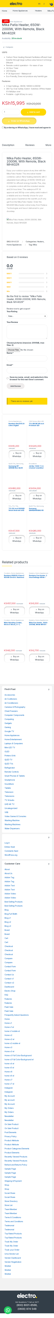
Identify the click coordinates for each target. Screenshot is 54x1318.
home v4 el (9, 1063)
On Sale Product (11, 1124)
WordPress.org (11, 855)
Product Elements (12, 1152)
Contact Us (9, 974)
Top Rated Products (13, 1233)
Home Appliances (20, 11)
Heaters (38, 11)
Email (10, 365)
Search (39, 3)
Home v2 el (9, 1039)
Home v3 (8, 1047)
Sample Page (10, 1169)
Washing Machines (12, 824)
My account (10, 1100)
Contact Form (10, 966)
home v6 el (9, 1076)
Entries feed (10, 847)
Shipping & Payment (13, 1181)
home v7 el (9, 1084)
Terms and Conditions (14, 1221)
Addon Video (10, 894)
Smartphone (10, 780)
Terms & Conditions (13, 1217)
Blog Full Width (11, 914)
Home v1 (8, 1023)
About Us (8, 873)
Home (4, 11)
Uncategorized (11, 808)
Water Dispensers (12, 828)
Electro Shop (10, 991)
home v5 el (9, 1067)
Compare (8, 958)
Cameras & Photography (15, 707)
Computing (9, 719)
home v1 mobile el (12, 1031)
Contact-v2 (9, 983)
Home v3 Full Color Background (18, 1055)
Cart (6, 938)
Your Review (12, 322)
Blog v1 (8, 918)
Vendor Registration (13, 1262)
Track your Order (12, 1250)
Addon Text (10, 885)
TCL (10, 506)
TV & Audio (9, 800)
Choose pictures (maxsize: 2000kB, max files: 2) (25, 344)
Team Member (11, 1209)
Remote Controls (12, 772)
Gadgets (8, 723)
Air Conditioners (11, 703)
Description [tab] (8, 145)
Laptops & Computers (14, 743)
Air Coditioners (11, 699)
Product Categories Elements (17, 1148)
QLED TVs (12, 464)
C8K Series (33, 421)
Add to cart (34, 112)
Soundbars (33, 464)
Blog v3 (8, 926)
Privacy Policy (11, 1136)
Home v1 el (9, 1027)
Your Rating (12, 311)
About (7, 869)
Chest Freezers (11, 711)
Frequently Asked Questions (17, 1015)
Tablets (8, 788)
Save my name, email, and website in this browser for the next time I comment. (29, 378)
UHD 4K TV (9, 804)
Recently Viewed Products (16, 1157)
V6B (6, 812)
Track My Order (11, 1242)
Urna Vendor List (12, 1254)
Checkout (9, 946)
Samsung (19, 464)
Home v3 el (9, 1051)
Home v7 (8, 1080)
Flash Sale (9, 1007)
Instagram (9, 1088)
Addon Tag (9, 877)
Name (10, 353)
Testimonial (9, 1225)
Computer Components (14, 715)
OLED (7, 751)
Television (9, 792)
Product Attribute (12, 1140)
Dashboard (9, 987)
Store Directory (11, 1201)
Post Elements (10, 1132)
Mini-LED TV (10, 747)
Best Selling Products (14, 902)
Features (8, 999)
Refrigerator (10, 768)
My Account (10, 1096)
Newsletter (9, 1116)
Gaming (8, 727)
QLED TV (8, 760)
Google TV (9, 731)
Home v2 (8, 1035)
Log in (7, 843)
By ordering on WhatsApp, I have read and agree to (27, 127)
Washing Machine (12, 820)
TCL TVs (15, 506)
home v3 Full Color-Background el (19, 1059)
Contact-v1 (9, 979)
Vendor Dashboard (13, 1258)
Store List (8, 1205)
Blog (6, 910)
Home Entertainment (13, 739)
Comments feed (11, 851)
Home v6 (8, 1072)
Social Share (10, 1193)
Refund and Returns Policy (16, 1165)
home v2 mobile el (12, 1043)
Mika (35, 245)
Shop (7, 1185)
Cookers (7, 573)
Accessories (10, 695)
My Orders (9, 1108)
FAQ (6, 995)
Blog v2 (8, 922)
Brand (7, 930)
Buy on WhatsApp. (16, 454)
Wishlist (8, 1266)
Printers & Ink (10, 755)
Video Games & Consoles (15, 816)
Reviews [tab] (29, 145)
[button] (19, 121)
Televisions (9, 796)
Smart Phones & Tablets (15, 776)
